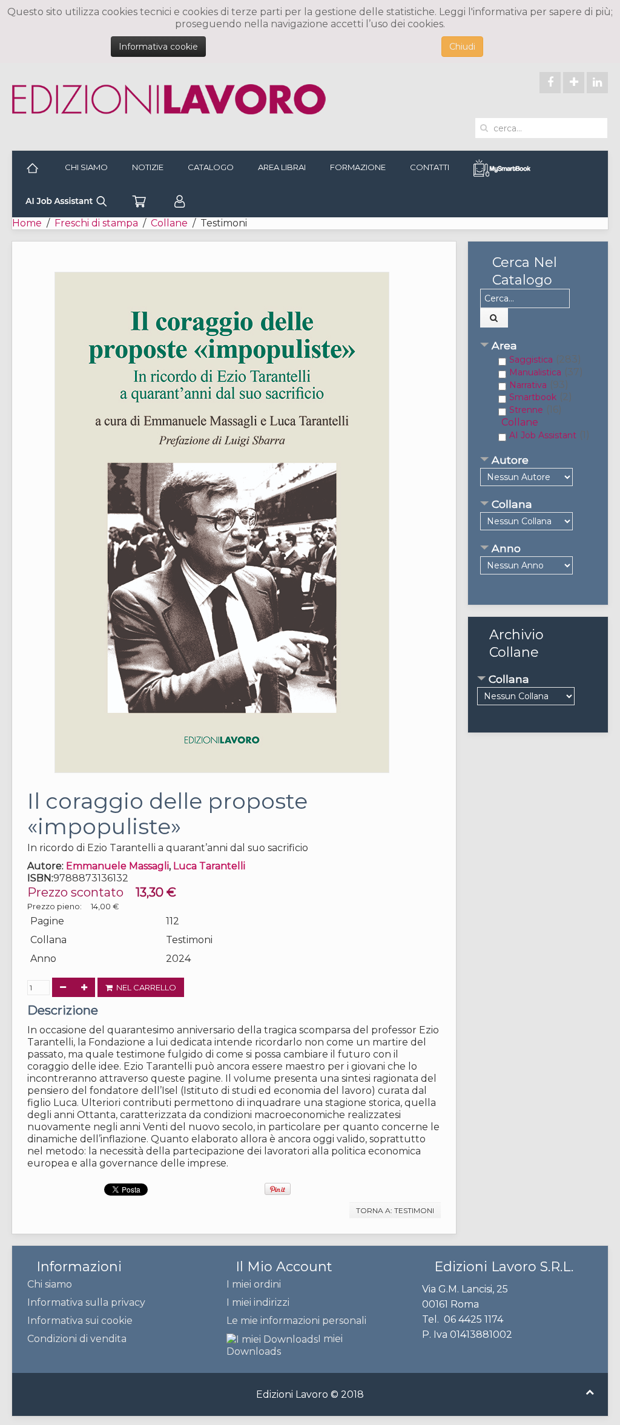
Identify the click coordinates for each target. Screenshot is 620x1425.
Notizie (147, 167)
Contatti (429, 167)
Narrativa (528, 385)
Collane (169, 223)
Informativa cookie (158, 46)
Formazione (358, 167)
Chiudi (462, 46)
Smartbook (532, 397)
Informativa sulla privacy (86, 1302)
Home (27, 223)
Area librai (282, 167)
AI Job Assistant (542, 435)
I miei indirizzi (257, 1302)
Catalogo (211, 167)
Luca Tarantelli (209, 866)
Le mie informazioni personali (296, 1320)
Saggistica (531, 359)
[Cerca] (494, 317)
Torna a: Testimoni (395, 1210)
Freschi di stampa (96, 223)
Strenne (526, 409)
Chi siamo (86, 167)
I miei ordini (253, 1284)
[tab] (538, 347)
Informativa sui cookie (80, 1320)
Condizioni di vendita (77, 1338)
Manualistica (535, 372)
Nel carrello (144, 987)
